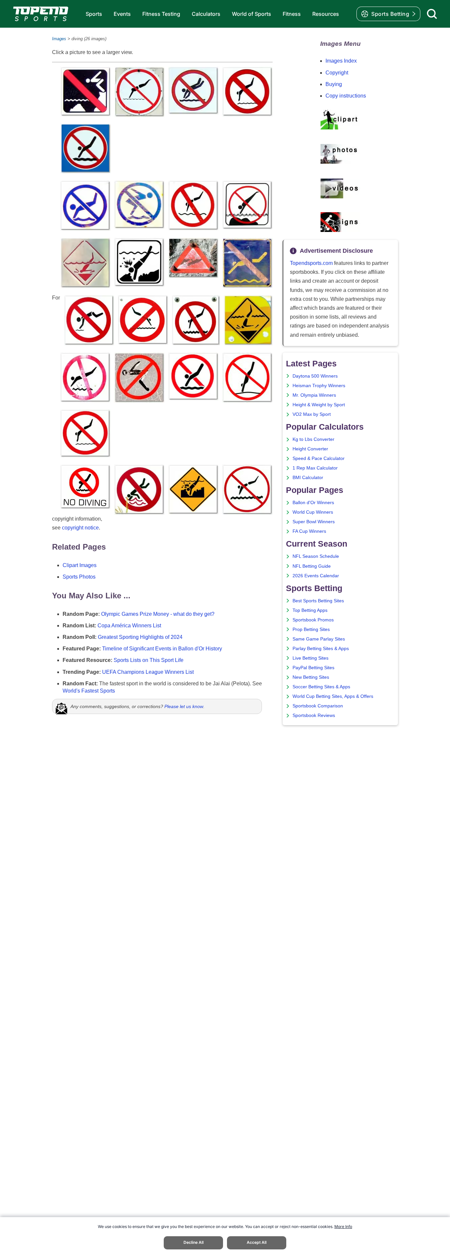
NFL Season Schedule (316, 556)
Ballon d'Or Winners (313, 502)
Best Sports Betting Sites (318, 600)
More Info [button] (343, 1226)
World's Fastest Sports (89, 691)
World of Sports (251, 14)
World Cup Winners (313, 512)
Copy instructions (345, 96)
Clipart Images (80, 565)
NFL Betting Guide (312, 566)
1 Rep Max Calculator (315, 468)
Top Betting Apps (310, 610)
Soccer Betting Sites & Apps (321, 686)
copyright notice (80, 527)
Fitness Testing (161, 14)
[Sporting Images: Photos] (340, 162)
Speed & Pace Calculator (319, 458)
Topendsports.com (311, 263)
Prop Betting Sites (311, 629)
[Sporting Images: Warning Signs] (340, 230)
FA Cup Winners (309, 531)
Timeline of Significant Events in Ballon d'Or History (162, 648)
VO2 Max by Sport (312, 414)
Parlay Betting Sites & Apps (321, 648)
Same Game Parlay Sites (319, 639)
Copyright (336, 72)
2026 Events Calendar (316, 575)
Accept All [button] (257, 1242)
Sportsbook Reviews (314, 715)
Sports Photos (79, 577)
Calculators (206, 14)
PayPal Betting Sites (313, 667)
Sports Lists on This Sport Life (148, 660)
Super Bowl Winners (314, 521)
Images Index (341, 61)
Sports (94, 14)
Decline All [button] (193, 1242)
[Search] (432, 14)
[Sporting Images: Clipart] (340, 128)
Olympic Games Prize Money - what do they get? (157, 614)
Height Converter (310, 448)
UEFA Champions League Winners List (148, 672)
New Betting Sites (311, 677)
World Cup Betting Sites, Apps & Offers (333, 696)
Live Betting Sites (310, 658)
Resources (325, 14)
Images (59, 38)
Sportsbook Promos (313, 619)
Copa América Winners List (129, 625)
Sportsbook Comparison (318, 705)
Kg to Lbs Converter (313, 439)
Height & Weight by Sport (319, 404)
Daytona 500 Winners (315, 376)
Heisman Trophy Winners (319, 385)
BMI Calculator (308, 477)
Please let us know (183, 706)
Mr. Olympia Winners (314, 395)
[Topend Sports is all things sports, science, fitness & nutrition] (40, 14)
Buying (333, 84)
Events (122, 14)
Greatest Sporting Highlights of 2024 (140, 637)
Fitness (292, 14)
